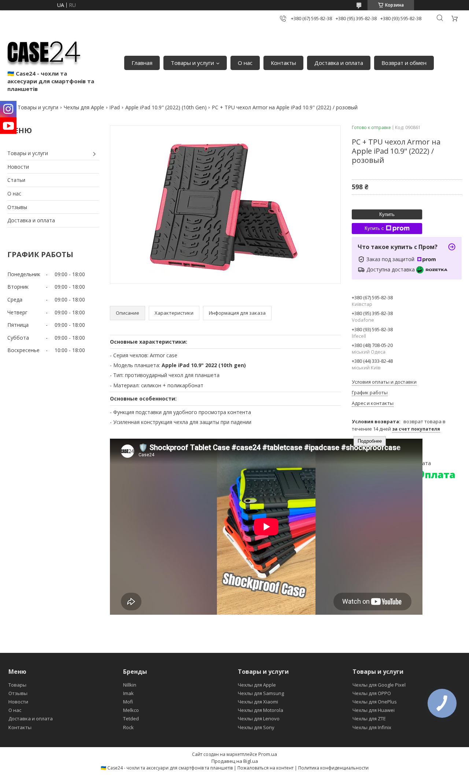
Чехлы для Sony (256, 727)
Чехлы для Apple (84, 107)
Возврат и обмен (403, 62)
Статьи (16, 179)
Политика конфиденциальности (333, 768)
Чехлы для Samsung (261, 693)
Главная (142, 62)
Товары (17, 684)
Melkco (131, 710)
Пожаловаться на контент (265, 768)
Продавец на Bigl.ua (234, 761)
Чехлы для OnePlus (374, 701)
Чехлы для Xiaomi (258, 701)
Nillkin (129, 684)
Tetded (131, 718)
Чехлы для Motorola (260, 710)
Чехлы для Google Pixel (379, 684)
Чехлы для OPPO (371, 693)
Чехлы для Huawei (373, 710)
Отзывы (17, 207)
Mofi (128, 701)
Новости (18, 166)
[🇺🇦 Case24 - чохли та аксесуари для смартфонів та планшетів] (44, 51)
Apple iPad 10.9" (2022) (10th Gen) (166, 107)
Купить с (374, 228)
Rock (128, 727)
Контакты (283, 62)
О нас (245, 62)
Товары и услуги (192, 62)
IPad (114, 107)
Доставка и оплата (338, 62)
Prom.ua (267, 754)
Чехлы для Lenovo (259, 718)
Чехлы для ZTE (369, 718)
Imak (128, 693)
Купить (387, 214)
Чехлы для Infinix (371, 727)
